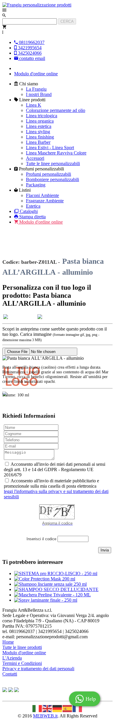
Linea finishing (40, 136)
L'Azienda (12, 657)
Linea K (33, 105)
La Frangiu (36, 89)
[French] (78, 707)
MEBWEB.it (45, 715)
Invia (105, 550)
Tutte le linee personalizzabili (53, 163)
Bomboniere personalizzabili (52, 179)
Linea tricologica (41, 115)
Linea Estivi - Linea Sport (50, 147)
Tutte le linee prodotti (22, 647)
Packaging (35, 184)
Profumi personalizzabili (48, 174)
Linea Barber (38, 142)
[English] (47, 707)
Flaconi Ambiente (42, 195)
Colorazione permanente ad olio (55, 110)
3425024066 (29, 53)
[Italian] (37, 707)
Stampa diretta (32, 216)
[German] (57, 707)
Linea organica (40, 120)
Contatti (9, 673)
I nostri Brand (39, 94)
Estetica (33, 206)
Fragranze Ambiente (45, 200)
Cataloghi (29, 211)
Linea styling (38, 131)
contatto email (31, 58)
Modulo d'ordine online (36, 73)
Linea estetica (38, 126)
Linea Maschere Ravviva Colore (56, 152)
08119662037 (31, 42)
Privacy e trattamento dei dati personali (38, 668)
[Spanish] (68, 707)
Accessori (35, 158)
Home (8, 641)
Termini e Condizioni (22, 663)
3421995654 (29, 47)
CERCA (67, 21)
